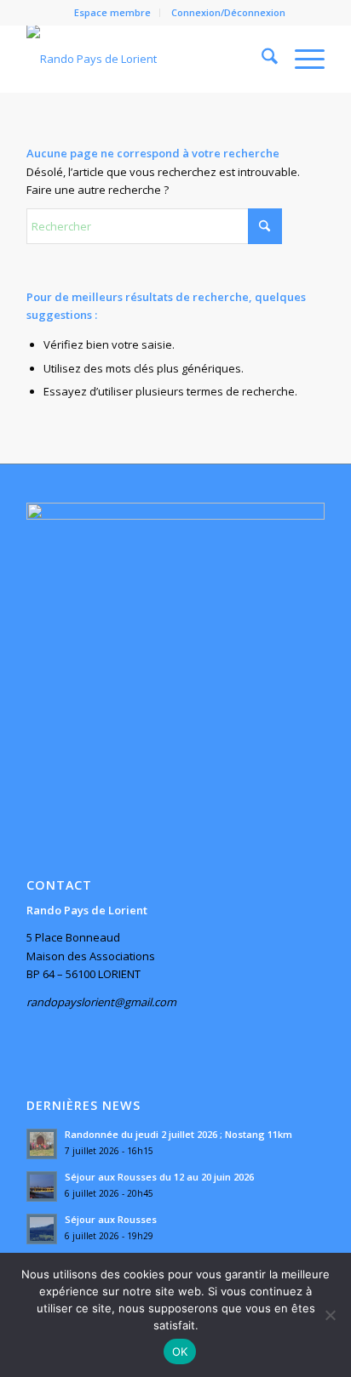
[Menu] (301, 59)
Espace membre (112, 12)
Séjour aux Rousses (111, 1219)
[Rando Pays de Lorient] (145, 59)
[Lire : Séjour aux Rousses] (41, 1229)
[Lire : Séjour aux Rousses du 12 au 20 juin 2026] (41, 1186)
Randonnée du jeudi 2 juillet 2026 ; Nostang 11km (178, 1134)
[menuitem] (113, 13)
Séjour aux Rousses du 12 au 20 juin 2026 (159, 1176)
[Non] (329, 1314)
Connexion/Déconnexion (228, 12)
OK (180, 1351)
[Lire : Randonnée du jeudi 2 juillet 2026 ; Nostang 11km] (41, 1144)
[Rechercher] (261, 59)
